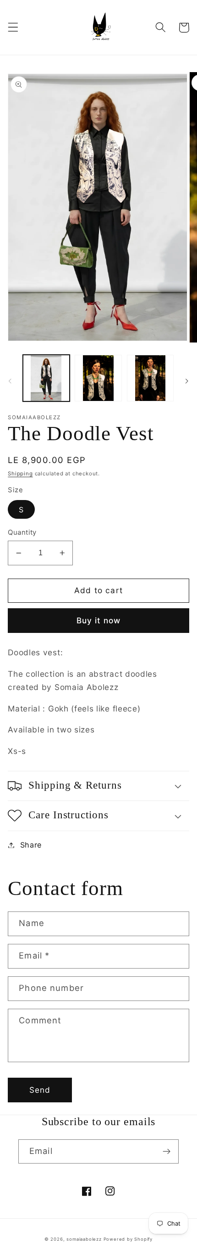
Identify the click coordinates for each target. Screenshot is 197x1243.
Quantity (22, 532)
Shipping (20, 473)
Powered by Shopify (128, 1239)
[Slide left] (10, 381)
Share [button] (31, 844)
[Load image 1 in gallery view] (46, 378)
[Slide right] (187, 381)
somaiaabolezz (83, 1239)
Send (40, 1090)
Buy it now (99, 620)
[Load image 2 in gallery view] (98, 378)
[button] (13, 27)
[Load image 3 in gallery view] (150, 378)
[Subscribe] (166, 1151)
